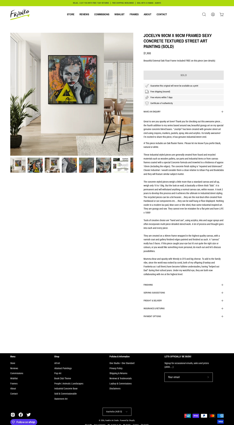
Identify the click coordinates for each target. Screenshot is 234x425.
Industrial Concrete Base (66, 388)
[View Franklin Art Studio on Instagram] (12, 414)
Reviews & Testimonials (120, 378)
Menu (12, 356)
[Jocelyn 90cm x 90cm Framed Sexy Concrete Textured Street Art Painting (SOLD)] (18, 165)
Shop (56, 356)
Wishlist (14, 378)
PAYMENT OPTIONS (152, 316)
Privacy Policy (115, 368)
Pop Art (57, 373)
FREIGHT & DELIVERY (153, 300)
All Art (57, 363)
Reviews (14, 368)
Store (12, 363)
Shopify (131, 420)
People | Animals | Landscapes (68, 383)
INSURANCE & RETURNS (154, 308)
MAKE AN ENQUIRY (152, 111)
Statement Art (60, 398)
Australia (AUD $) (114, 411)
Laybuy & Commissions (120, 383)
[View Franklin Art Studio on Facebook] (20, 414)
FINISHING (148, 285)
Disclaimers (114, 388)
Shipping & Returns (118, 373)
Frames (13, 383)
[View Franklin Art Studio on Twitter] (28, 414)
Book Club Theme (62, 378)
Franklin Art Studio (112, 420)
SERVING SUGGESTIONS (154, 292)
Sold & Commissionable (65, 393)
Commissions (16, 373)
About (13, 388)
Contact (14, 393)
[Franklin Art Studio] (20, 14)
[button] (70, 14)
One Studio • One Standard (121, 363)
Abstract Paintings (63, 368)
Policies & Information (119, 356)
